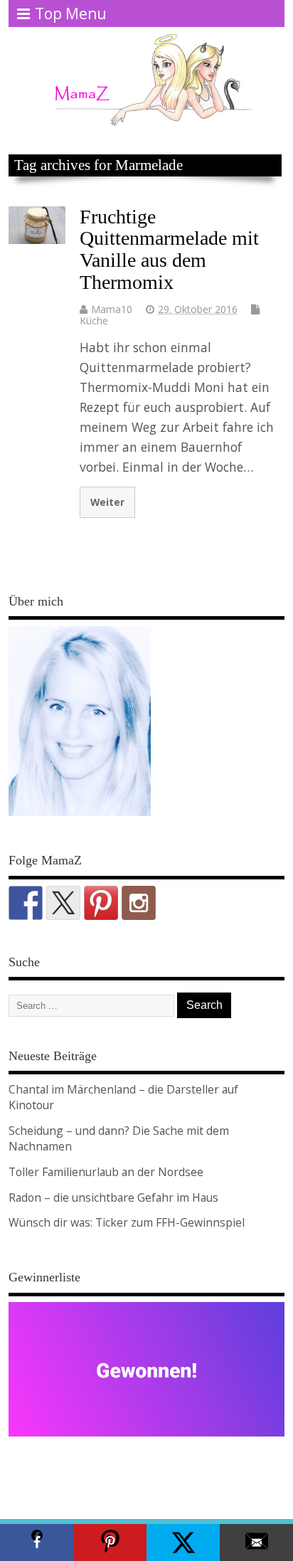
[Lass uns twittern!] (63, 903)
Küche (94, 320)
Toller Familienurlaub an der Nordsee (106, 1172)
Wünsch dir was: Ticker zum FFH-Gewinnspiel (127, 1222)
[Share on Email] (256, 1542)
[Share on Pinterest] (109, 1542)
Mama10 (111, 309)
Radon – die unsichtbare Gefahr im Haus (113, 1197)
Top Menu (71, 13)
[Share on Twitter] (183, 1542)
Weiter (107, 502)
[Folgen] (26, 903)
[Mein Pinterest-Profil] (101, 903)
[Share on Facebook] (36, 1542)
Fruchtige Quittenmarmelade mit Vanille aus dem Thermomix (169, 249)
